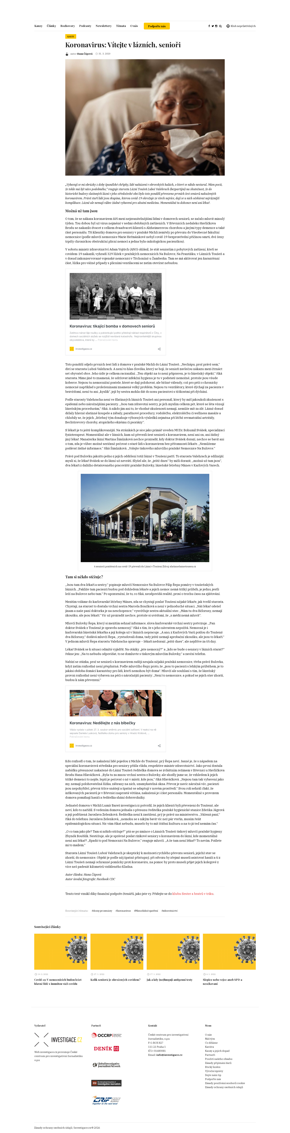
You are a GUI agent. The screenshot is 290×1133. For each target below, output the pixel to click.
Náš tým (210, 1038)
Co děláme (211, 1042)
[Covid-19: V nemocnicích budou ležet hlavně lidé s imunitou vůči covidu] (60, 952)
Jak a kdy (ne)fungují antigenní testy (169, 979)
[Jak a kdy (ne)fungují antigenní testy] (173, 952)
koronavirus (123, 910)
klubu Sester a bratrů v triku (192, 894)
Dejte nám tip (213, 1075)
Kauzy (70, 36)
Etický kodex (212, 1067)
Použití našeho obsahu (218, 1059)
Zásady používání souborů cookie (225, 1083)
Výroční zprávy (214, 1071)
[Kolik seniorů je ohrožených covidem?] (116, 952)
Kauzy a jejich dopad (217, 1050)
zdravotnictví (170, 910)
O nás (208, 1034)
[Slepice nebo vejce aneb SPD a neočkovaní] (229, 952)
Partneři (210, 1054)
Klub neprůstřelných (243, 26)
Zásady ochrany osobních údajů (224, 1087)
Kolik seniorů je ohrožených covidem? (115, 979)
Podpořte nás (157, 26)
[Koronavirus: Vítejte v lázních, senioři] (145, 117)
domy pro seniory (102, 910)
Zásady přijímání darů (218, 1063)
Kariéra (209, 1046)
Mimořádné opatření (146, 910)
